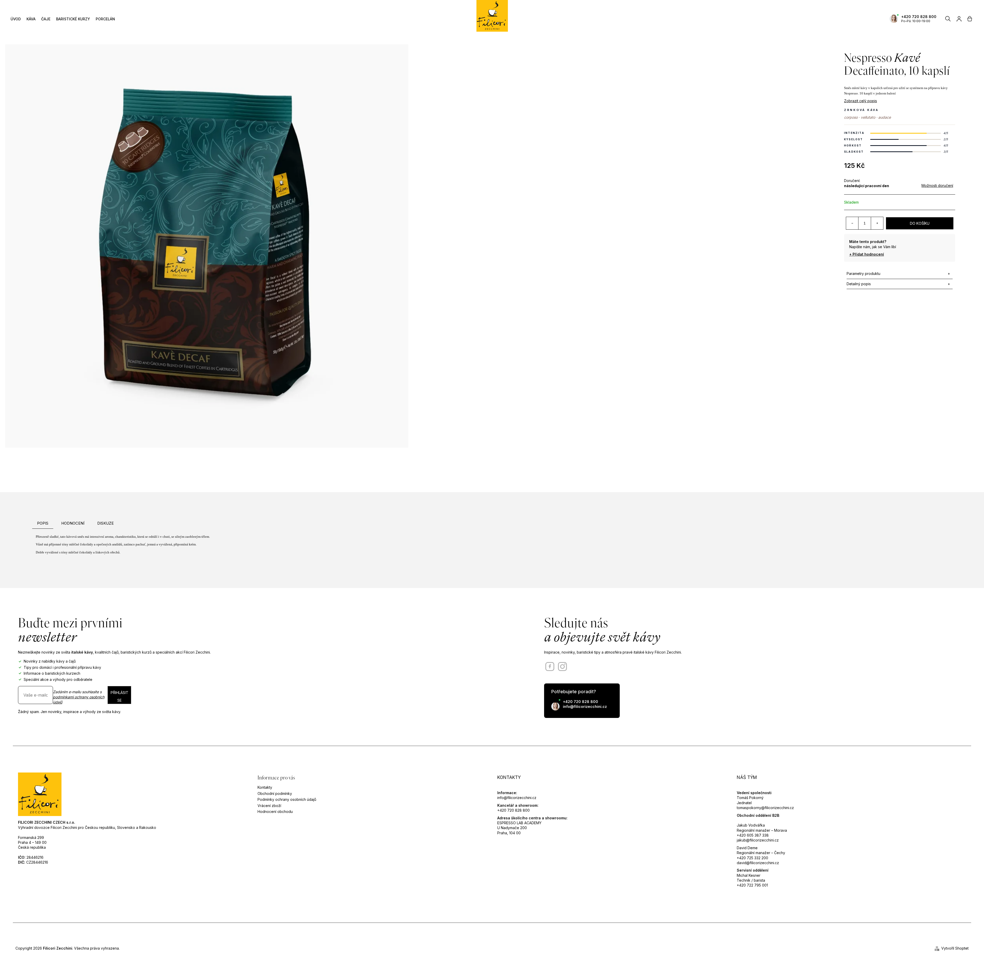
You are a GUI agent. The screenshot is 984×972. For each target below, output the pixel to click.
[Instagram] (562, 666)
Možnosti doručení (937, 185)
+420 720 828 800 (918, 16)
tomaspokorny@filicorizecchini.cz (765, 807)
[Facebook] (550, 666)
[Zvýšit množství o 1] (877, 223)
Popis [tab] (42, 523)
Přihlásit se (119, 696)
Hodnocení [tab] (72, 523)
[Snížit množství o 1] (852, 223)
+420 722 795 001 (752, 885)
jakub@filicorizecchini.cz (758, 840)
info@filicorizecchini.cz (585, 706)
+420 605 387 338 (753, 835)
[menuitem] (16, 18)
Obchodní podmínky (275, 793)
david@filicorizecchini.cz (758, 863)
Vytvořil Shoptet (955, 948)
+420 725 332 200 (752, 858)
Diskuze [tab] (105, 523)
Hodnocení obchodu (275, 811)
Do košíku (919, 223)
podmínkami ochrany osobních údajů (78, 699)
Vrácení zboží (269, 805)
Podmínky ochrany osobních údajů (287, 799)
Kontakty (265, 787)
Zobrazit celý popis (860, 101)
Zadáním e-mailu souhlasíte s (78, 697)
